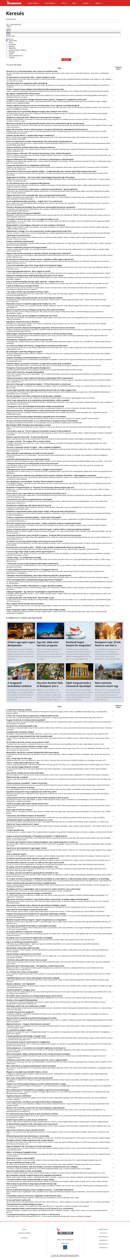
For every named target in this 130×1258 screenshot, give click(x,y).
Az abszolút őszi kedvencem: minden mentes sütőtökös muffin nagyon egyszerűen (39, 259)
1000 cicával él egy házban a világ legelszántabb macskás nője (31, 1184)
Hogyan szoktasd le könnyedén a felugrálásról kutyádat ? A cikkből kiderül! (36, 836)
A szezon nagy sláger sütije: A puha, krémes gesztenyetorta (30, 551)
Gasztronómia (49, 3)
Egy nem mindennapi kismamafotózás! (21, 942)
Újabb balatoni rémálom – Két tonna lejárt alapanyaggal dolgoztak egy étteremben (40, 177)
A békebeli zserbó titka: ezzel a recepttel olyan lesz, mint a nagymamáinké (36, 1060)
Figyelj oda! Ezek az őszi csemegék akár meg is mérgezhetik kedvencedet (36, 195)
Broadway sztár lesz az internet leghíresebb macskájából (29, 938)
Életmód (85, 3)
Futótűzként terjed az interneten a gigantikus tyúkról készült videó (33, 1196)
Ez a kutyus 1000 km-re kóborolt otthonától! (24, 932)
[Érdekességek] (63, 36)
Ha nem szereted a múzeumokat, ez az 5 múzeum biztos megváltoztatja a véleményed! (42, 421)
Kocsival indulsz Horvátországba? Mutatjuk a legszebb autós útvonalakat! (36, 416)
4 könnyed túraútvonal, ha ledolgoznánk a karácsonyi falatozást (32, 463)
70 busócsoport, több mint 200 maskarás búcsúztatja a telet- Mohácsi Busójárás (38, 153)
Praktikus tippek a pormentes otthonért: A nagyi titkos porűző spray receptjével (38, 363)
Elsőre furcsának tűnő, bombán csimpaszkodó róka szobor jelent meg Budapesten (39, 141)
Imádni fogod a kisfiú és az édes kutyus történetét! (26, 1120)
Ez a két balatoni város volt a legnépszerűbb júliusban (28, 183)
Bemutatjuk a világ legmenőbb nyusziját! (23, 948)
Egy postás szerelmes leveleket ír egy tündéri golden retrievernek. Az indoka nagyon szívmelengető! (47, 899)
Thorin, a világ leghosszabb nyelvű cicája (22, 763)
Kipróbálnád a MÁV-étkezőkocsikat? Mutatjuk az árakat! (28, 425)
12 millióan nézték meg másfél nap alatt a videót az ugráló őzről (32, 858)
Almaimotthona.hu (103, 1229)
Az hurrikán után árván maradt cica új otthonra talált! (27, 742)
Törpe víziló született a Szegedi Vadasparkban (25, 372)
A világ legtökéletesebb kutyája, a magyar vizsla (26, 1036)
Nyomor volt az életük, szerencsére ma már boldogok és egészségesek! (35, 1108)
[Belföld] (63, 34)
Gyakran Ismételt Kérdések (17, 50)
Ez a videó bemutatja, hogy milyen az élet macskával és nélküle (32, 1114)
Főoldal (24, 1229)
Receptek (12, 52)
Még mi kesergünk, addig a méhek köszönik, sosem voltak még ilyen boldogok (38, 1054)
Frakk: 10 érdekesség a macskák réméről (22, 286)
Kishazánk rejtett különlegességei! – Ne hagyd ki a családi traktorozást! (35, 966)
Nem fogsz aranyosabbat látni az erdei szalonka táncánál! (29, 1078)
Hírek (74, 3)
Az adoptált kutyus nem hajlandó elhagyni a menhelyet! (29, 893)
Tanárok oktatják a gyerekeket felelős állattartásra (27, 804)
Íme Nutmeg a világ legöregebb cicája (21, 726)
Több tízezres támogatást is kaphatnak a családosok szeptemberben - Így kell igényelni (41, 189)
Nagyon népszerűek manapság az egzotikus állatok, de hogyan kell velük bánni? (38, 253)
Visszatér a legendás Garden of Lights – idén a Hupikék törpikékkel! (33, 447)
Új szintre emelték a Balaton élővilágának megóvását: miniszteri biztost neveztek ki (40, 328)
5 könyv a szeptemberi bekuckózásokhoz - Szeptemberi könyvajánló (33, 517)
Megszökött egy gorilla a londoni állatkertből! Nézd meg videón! (32, 752)
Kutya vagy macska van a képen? (19, 810)
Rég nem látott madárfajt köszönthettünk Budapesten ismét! (31, 1018)
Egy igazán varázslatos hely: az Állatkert (22, 322)
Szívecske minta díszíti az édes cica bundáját (24, 1171)
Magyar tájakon (33, 3)
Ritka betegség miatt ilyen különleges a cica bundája (27, 1136)
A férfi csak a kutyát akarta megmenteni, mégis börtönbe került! (32, 716)
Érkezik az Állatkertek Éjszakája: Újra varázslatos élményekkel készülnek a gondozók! (40, 207)
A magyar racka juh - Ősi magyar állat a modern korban (28, 441)
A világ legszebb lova (15, 830)
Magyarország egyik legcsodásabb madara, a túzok (26, 1072)
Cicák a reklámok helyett (16, 854)
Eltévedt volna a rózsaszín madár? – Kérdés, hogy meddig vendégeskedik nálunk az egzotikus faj (45, 547)
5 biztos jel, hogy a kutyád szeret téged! (22, 824)
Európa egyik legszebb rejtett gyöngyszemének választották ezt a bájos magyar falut (41, 390)
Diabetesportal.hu (104, 1236)
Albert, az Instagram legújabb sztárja (21, 1152)
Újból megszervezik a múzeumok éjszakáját (78, 684)
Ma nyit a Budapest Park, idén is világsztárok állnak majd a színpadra (33, 396)
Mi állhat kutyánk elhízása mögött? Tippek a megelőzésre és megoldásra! (36, 920)
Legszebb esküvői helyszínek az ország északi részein (28, 459)
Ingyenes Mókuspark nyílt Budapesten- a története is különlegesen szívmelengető (40, 159)
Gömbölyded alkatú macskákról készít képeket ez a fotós (29, 820)
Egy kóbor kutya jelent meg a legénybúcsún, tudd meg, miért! (31, 792)
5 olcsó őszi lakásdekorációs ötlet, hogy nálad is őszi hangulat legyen (34, 265)
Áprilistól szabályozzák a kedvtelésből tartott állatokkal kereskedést (34, 298)
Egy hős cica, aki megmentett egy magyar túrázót (26, 848)
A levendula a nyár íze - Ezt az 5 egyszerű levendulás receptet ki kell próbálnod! (38, 431)
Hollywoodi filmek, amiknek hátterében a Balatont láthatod (30, 147)
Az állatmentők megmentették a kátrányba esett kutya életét (32, 1124)
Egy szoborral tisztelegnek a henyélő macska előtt (27, 909)
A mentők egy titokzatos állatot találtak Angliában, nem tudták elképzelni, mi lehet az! (42, 842)
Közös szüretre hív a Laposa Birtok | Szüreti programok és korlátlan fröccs (36, 493)
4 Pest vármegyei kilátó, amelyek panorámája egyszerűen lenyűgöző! (34, 580)
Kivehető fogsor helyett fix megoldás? (78, 644)
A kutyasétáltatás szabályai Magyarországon (24, 1204)
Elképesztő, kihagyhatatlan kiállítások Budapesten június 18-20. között (34, 275)
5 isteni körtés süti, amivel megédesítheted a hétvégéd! (29, 499)
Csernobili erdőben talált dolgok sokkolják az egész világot (30, 1179)
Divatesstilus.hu (103, 1240)
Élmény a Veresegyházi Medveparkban (21, 1000)
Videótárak (12, 48)
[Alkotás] (63, 31)
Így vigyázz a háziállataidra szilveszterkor (23, 93)
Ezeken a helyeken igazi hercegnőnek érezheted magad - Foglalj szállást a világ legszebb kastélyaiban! (48, 529)
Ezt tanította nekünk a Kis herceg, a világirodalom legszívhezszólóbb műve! (37, 346)
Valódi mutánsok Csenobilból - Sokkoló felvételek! (26, 783)
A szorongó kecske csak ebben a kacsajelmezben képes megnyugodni (34, 1102)
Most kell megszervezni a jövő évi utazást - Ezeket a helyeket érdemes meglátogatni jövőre (43, 523)
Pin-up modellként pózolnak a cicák (20, 1162)
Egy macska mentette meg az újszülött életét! (25, 1130)
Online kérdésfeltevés (16, 55)
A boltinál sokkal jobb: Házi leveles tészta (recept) (26, 960)
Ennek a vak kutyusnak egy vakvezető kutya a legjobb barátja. (31, 883)
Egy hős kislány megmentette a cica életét (23, 954)
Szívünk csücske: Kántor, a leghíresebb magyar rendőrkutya (30, 135)
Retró (63, 3)
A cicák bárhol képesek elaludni (19, 710)
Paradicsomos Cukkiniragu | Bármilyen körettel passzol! (28, 505)
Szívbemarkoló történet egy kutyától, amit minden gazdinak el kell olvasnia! (37, 798)
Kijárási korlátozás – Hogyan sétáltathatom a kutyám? (28, 1024)
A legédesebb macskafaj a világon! (20, 732)
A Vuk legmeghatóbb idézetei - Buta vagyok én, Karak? (28, 271)
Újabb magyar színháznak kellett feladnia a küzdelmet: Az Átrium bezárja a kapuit (39, 334)
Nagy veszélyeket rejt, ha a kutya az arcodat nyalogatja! (29, 1146)
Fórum (11, 42)
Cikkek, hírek (13, 41)
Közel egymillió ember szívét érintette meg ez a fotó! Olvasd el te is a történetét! (39, 1208)
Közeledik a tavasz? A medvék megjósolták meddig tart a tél (31, 304)
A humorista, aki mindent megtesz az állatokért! (26, 815)
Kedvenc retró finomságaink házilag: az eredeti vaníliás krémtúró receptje (36, 1084)
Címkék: (8, 29)
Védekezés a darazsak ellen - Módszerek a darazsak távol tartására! (33, 117)
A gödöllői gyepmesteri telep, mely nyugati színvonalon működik (32, 978)
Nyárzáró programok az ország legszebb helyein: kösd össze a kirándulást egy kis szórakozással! (45, 123)
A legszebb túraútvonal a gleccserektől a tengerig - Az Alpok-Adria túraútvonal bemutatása (43, 535)
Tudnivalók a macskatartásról (18, 235)
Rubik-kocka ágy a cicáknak (17, 777)
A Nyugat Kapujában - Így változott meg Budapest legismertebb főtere (35, 592)
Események (12, 44)
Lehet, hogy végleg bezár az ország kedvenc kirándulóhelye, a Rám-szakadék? (38, 400)
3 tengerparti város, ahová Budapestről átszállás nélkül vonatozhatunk (35, 406)
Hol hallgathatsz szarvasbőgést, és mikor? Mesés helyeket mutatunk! (34, 481)
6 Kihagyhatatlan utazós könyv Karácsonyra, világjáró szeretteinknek (34, 469)
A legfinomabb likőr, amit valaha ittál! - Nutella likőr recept (30, 598)
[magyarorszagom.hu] (14, 3)
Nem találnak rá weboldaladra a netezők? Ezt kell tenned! (30, 453)
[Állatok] (63, 32)
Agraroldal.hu (103, 1247)
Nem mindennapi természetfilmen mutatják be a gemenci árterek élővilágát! (37, 1090)
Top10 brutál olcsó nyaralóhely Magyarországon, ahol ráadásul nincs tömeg (36, 111)
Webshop (12, 57)
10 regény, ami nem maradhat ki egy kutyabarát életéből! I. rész (32, 867)
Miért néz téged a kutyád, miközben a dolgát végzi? (27, 746)
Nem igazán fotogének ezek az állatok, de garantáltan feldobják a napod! (36, 905)
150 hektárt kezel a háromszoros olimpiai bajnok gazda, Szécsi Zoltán (34, 996)
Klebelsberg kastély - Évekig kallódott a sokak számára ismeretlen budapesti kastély (40, 410)
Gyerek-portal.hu (103, 1244)
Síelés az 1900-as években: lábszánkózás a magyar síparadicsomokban (34, 586)
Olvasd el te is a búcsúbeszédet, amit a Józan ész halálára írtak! (31, 71)
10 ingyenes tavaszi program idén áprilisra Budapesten (28, 368)
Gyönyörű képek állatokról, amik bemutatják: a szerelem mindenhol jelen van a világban (42, 1167)
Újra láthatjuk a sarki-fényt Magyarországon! (24, 352)
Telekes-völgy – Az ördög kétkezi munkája (23, 557)
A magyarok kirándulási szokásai (19, 684)
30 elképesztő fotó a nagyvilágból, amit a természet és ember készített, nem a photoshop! (43, 889)
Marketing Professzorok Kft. (71, 1256)
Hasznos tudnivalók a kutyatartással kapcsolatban (26, 247)
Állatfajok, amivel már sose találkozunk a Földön (26, 1006)
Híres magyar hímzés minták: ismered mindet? (25, 604)
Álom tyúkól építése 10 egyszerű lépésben (23, 213)
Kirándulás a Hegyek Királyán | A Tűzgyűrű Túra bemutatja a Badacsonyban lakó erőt (40, 487)
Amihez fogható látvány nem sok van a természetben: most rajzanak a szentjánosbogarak (42, 105)
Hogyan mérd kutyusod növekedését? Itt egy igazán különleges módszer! (36, 914)
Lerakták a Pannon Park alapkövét (20, 1012)
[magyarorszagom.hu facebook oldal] (65, 1247)
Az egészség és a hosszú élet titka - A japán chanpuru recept (30, 77)
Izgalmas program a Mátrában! (18, 1096)
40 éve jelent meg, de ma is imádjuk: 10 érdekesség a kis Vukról (31, 316)
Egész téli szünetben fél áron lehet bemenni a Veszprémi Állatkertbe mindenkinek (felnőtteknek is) (47, 129)
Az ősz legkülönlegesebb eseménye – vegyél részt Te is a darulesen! (34, 201)
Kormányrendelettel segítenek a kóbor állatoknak (26, 83)
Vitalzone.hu (103, 1233)
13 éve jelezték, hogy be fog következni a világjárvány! (28, 1042)
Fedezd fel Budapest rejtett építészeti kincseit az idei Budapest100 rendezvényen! (39, 378)
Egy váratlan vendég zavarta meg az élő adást (25, 773)
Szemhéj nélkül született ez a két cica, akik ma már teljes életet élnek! (35, 862)
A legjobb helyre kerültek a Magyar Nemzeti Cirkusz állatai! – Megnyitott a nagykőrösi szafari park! (46, 99)
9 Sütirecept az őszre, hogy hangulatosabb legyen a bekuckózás (32, 563)
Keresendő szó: (11, 19)
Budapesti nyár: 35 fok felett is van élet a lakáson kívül (108, 645)
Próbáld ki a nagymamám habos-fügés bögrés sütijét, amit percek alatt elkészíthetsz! (41, 511)
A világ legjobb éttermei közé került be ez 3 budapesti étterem (32, 569)
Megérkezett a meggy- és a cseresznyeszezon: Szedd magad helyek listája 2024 (38, 231)
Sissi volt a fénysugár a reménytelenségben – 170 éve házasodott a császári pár (38, 384)
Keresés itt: (9, 39)
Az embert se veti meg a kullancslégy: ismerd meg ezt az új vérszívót (34, 541)
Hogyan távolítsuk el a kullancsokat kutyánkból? (26, 720)
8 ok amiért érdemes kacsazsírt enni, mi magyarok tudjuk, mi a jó (32, 219)
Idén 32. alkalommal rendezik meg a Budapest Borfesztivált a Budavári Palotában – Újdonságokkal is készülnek (51, 475)
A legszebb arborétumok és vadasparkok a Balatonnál (28, 165)
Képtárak (12, 46)
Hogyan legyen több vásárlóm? (65, 1239)
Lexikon (11, 54)
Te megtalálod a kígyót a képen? (19, 1030)
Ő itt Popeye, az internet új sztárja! (20, 787)
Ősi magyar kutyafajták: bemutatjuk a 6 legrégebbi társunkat (31, 926)
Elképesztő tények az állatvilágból (20, 1158)
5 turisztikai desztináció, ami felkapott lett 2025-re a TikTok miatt (33, 1214)
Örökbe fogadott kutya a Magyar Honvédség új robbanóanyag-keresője (35, 89)
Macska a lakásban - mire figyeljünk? (20, 984)
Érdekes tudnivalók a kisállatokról (20, 241)
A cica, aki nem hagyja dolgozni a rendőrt (22, 767)
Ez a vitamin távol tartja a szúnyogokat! (22, 972)
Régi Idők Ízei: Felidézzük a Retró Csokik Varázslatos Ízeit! (29, 340)
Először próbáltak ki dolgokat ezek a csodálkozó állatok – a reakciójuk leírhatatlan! (39, 1190)
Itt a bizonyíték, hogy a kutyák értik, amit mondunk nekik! (29, 736)
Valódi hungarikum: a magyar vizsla (20, 990)
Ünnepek (97, 3)
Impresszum (24, 1238)
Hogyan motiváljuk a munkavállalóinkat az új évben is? (28, 357)
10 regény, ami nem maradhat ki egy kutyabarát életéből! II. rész (32, 873)
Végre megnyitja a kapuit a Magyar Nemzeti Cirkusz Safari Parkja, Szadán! (36, 610)
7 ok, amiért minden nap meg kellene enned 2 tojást (27, 292)
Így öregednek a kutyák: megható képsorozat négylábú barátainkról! (34, 1175)
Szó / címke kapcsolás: (13, 24)
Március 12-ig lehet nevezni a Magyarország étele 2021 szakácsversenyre (35, 310)
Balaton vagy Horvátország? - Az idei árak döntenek (27, 437)
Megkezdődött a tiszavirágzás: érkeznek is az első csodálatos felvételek (35, 225)
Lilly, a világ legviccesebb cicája (19, 758)
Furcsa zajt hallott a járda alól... (19, 1200)
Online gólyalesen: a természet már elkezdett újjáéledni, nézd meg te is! (36, 1048)
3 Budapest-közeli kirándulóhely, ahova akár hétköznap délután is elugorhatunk (38, 575)
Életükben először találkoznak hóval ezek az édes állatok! (29, 1140)
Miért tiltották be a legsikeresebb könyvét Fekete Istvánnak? (31, 1066)
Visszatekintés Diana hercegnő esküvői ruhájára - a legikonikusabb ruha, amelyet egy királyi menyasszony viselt (51, 171)
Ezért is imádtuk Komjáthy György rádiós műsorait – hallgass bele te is (34, 281)
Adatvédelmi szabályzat (24, 1233)
